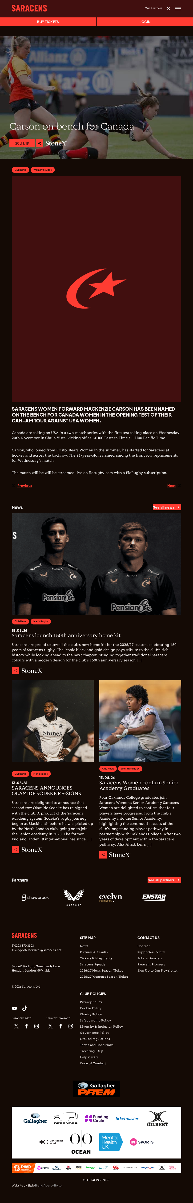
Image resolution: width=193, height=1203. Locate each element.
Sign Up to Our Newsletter (157, 970)
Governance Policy (94, 1033)
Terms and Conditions (96, 1045)
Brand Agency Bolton (49, 1185)
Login (145, 22)
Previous (24, 485)
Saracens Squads (92, 964)
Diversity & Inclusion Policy (101, 1027)
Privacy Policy (91, 1002)
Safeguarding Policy (95, 1020)
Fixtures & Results (94, 952)
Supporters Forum (151, 952)
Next (171, 485)
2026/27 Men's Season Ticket (101, 970)
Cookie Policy (90, 1008)
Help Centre (89, 1057)
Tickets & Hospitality (96, 958)
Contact (143, 946)
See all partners (161, 880)
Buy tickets (48, 22)
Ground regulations (95, 1039)
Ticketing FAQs (92, 1051)
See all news (163, 507)
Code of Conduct (93, 1063)
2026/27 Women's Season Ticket (104, 977)
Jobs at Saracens (150, 958)
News (84, 946)
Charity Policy (91, 1014)
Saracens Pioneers (151, 964)
